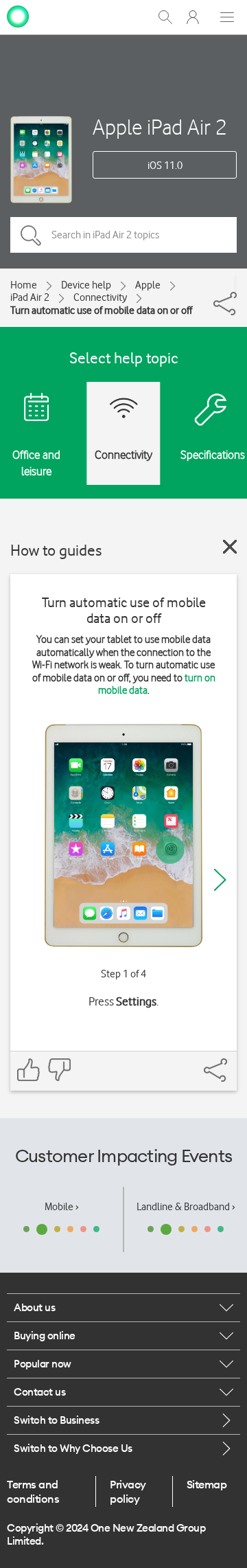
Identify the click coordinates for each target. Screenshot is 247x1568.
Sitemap (207, 1484)
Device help (86, 285)
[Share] (235, 283)
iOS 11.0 (165, 165)
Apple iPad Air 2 (160, 126)
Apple (148, 285)
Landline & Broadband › (186, 1207)
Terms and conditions (33, 1491)
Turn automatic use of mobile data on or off (101, 310)
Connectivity (100, 297)
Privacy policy (128, 1491)
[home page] (18, 16)
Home (23, 285)
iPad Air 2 (29, 297)
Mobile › (62, 1207)
